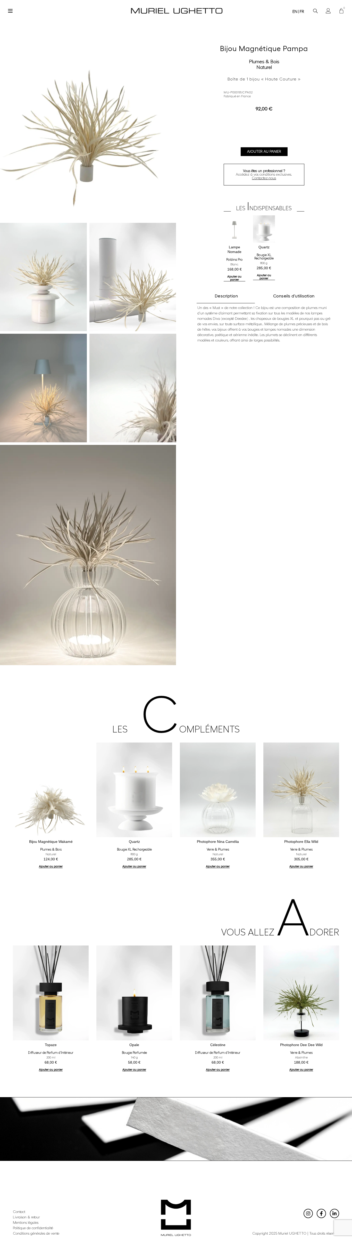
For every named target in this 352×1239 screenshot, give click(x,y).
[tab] (226, 296)
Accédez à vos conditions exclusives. (264, 174)
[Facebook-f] (321, 1213)
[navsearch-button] (315, 10)
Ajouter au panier (264, 151)
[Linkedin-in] (334, 1213)
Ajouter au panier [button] (234, 278)
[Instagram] (308, 1213)
